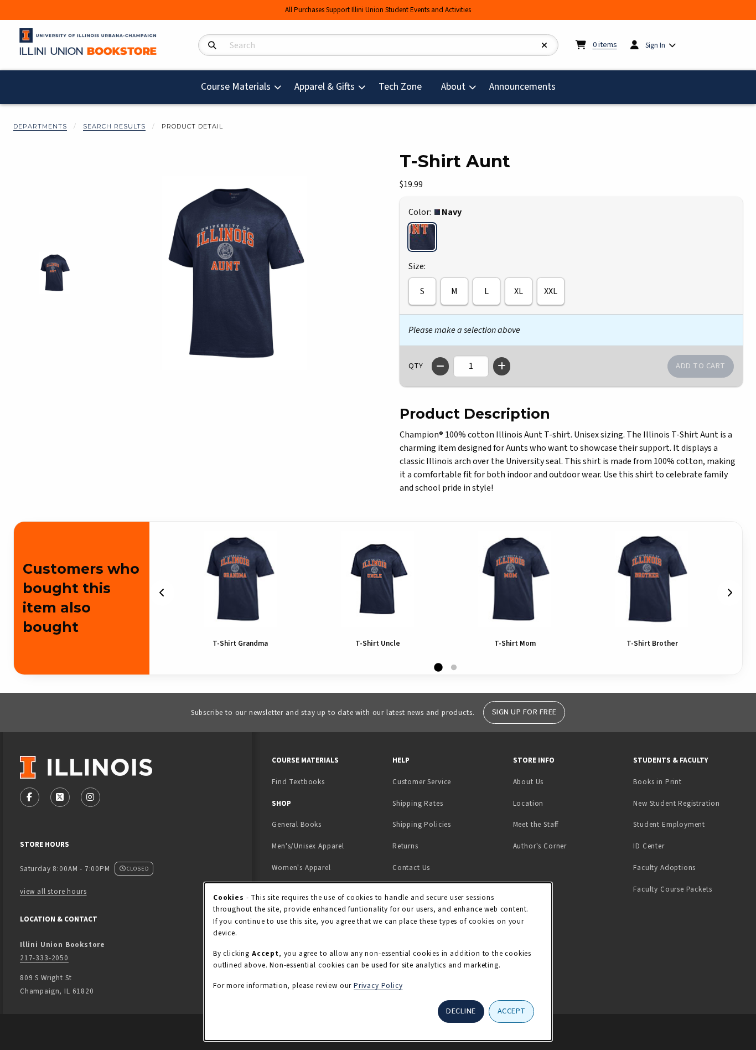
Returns (405, 846)
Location (528, 803)
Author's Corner (540, 846)
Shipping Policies (421, 824)
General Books (297, 824)
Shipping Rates (417, 803)
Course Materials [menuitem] (236, 87)
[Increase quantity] (501, 366)
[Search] (212, 45)
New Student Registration (676, 803)
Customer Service (421, 781)
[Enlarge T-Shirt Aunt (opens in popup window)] (235, 273)
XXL (550, 291)
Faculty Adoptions (664, 867)
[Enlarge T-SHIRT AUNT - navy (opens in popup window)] (55, 273)
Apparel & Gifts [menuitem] (324, 87)
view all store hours (53, 891)
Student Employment (689, 824)
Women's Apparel (301, 867)
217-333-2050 (44, 958)
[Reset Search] (544, 45)
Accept (512, 1011)
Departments (40, 126)
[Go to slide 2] (453, 668)
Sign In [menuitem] (655, 45)
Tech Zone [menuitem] (405, 86)
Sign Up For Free (524, 712)
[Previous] (162, 593)
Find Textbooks (298, 781)
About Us (528, 781)
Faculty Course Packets (672, 889)
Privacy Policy (378, 985)
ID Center (683, 845)
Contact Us (411, 867)
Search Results (114, 126)
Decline (461, 1011)
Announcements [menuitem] (522, 87)
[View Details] (240, 579)
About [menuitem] (453, 87)
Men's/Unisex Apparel (308, 846)
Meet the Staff (536, 824)
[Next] (729, 593)
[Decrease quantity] (440, 366)
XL (518, 291)
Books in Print (689, 781)
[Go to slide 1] (438, 668)
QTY (415, 366)
